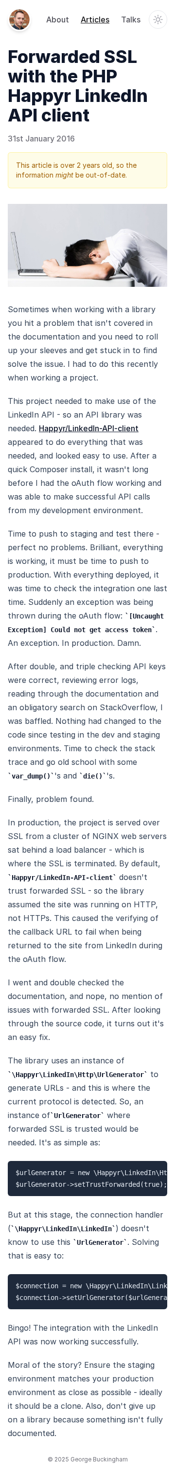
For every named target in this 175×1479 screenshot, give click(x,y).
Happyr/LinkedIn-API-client (89, 428)
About (57, 19)
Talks (130, 19)
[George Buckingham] (19, 19)
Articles (95, 19)
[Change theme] (158, 19)
